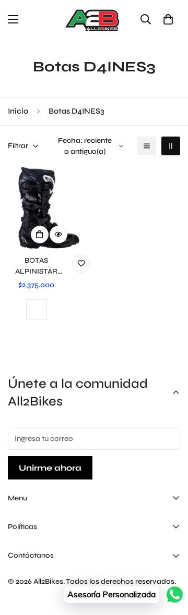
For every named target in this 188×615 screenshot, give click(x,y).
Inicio (18, 111)
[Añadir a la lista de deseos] (81, 264)
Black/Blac (36, 309)
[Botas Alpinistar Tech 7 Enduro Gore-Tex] (49, 208)
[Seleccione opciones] (40, 234)
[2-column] (170, 146)
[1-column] (146, 146)
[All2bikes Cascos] (94, 19)
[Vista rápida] (58, 234)
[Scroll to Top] (169, 559)
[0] (168, 19)
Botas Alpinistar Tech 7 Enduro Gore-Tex (36, 266)
